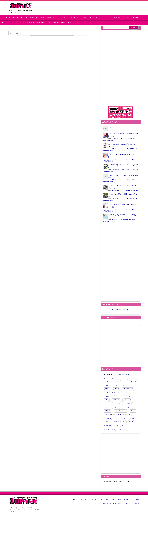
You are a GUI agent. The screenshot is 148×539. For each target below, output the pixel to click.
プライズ (116, 407)
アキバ (130, 378)
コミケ (130, 396)
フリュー (106, 407)
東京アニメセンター (119, 422)
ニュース (111, 127)
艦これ (124, 425)
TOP (99, 503)
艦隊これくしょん (109, 429)
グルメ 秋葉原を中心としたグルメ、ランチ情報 (123, 17)
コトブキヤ (120, 396)
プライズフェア (127, 407)
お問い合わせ (128, 503)
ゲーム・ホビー (76, 17)
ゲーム (114, 392)
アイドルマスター (109, 378)
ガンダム (123, 381)
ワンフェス (107, 418)
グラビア (116, 389)
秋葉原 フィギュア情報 (111, 425)
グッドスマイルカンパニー (120, 385)
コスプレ (122, 392)
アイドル (127, 374)
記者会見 (121, 429)
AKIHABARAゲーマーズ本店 (112, 374)
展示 (125, 418)
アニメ (106, 381)
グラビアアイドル (128, 389)
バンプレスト (117, 403)
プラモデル (107, 411)
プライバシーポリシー (116, 503)
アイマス (121, 378)
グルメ (106, 392)
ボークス (133, 411)
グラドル (106, 389)
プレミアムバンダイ (120, 411)
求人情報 (137, 503)
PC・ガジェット (6, 22)
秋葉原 (131, 422)
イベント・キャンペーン (96, 17)
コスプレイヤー (108, 396)
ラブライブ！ (108, 414)
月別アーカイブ (108, 481)
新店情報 (106, 422)
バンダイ (106, 403)
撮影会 (132, 418)
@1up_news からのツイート (121, 309)
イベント (114, 381)
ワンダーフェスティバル (123, 414)
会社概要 (105, 503)
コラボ (106, 400)
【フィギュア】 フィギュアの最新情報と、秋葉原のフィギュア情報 (34, 17)
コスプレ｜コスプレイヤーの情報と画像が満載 (29, 22)
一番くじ (117, 418)
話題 (84, 17)
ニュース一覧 (5, 17)
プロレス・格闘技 (52, 22)
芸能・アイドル (66, 22)
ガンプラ (133, 381)
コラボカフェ (116, 400)
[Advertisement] (120, 69)
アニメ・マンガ (63, 17)
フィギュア (128, 403)
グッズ (106, 385)
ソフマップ (127, 400)
